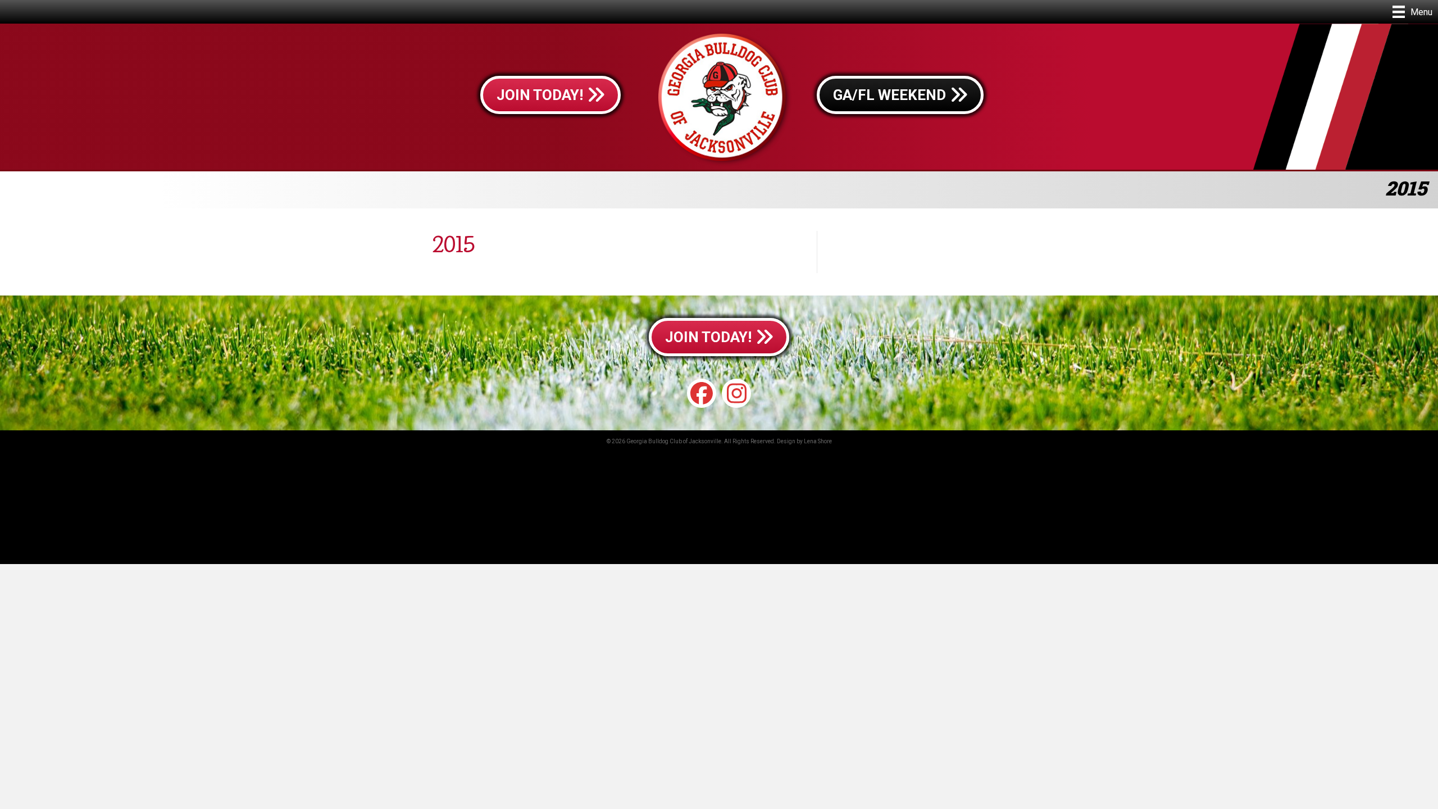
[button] (701, 393)
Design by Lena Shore (804, 441)
